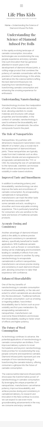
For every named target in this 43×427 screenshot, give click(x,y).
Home (7, 25)
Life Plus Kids (21, 14)
